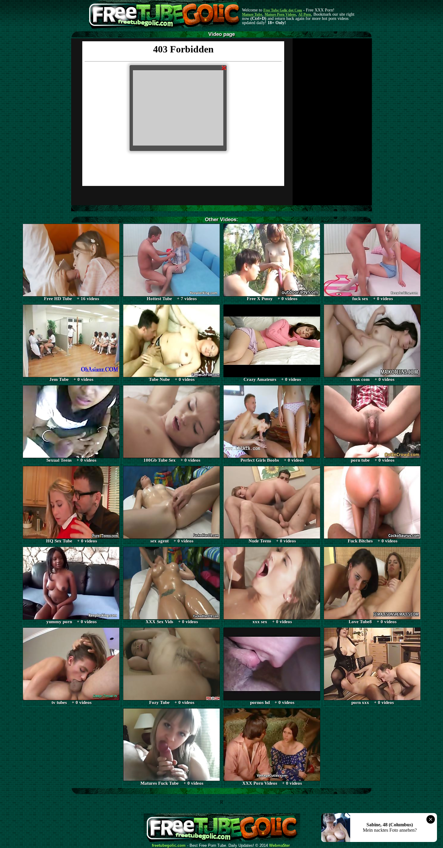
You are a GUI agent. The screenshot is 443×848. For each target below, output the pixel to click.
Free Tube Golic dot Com (282, 10)
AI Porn (304, 14)
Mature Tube (252, 14)
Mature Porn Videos (280, 14)
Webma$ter (279, 845)
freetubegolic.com (169, 845)
